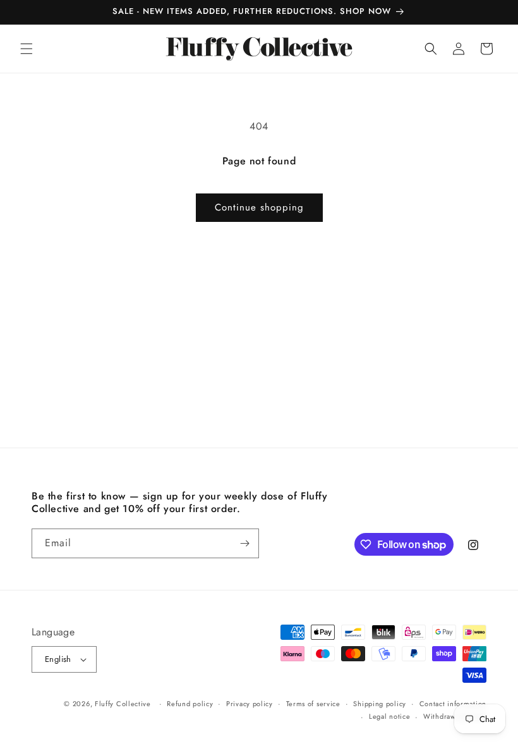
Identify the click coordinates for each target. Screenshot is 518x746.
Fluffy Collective (123, 704)
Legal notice (389, 716)
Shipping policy (379, 704)
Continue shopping (259, 207)
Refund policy (190, 704)
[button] (26, 49)
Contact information (452, 704)
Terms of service (313, 704)
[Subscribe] (244, 543)
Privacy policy (249, 704)
